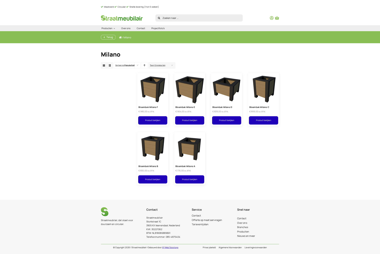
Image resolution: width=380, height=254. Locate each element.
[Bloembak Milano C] (263, 74)
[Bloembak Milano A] (189, 133)
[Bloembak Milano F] (152, 74)
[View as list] (110, 65)
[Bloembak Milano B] (152, 133)
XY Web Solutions (170, 247)
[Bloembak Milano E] (189, 74)
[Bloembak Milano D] (226, 74)
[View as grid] (104, 65)
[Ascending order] (144, 65)
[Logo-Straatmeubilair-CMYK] (121, 16)
